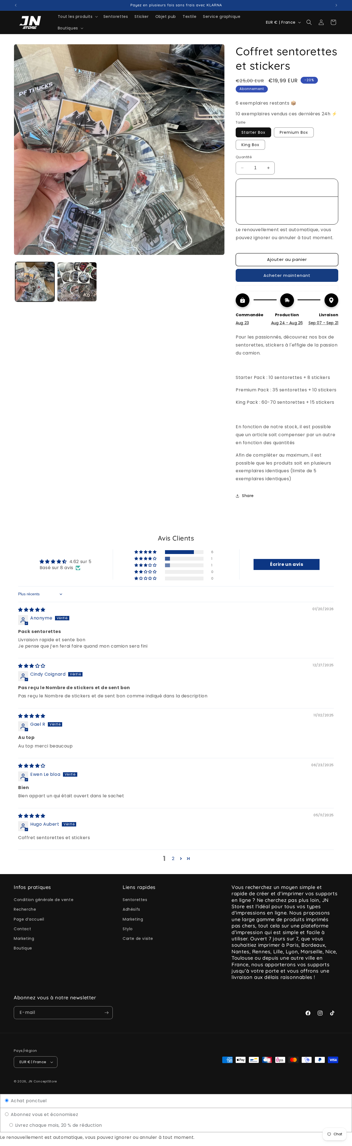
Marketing (24, 938)
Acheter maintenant (286, 275)
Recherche (25, 909)
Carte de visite (138, 938)
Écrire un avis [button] (286, 564)
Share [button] (248, 495)
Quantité (244, 157)
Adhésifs (131, 909)
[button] (77, 16)
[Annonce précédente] (16, 5)
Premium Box (294, 132)
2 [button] (173, 858)
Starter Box (253, 132)
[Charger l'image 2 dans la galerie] (77, 281)
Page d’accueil (29, 919)
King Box (250, 145)
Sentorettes (135, 899)
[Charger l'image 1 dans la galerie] (34, 281)
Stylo (128, 929)
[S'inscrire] (106, 1012)
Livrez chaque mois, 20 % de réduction (58, 1125)
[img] (31, 610)
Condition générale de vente (43, 899)
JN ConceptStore (42, 1081)
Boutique (23, 948)
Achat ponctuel (28, 1101)
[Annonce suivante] (336, 5)
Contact (22, 929)
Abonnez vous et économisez (43, 1114)
